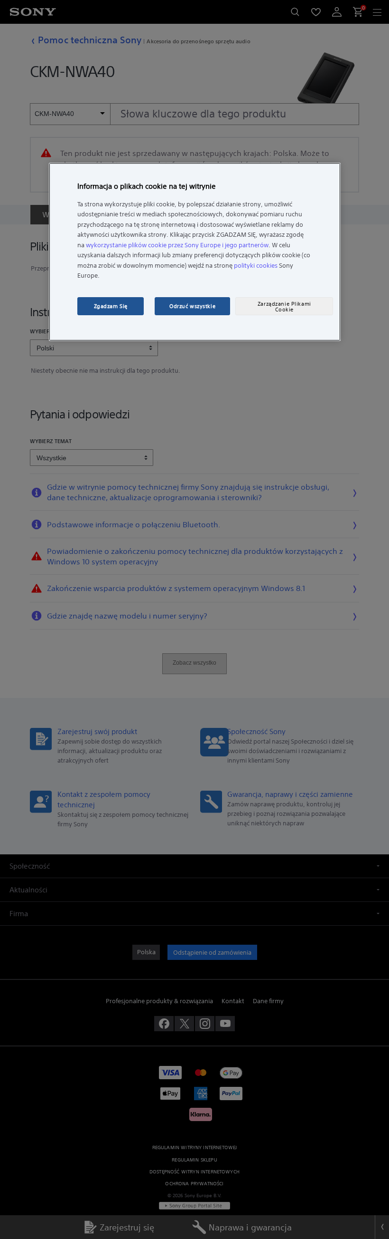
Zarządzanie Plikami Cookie (284, 306)
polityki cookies (256, 265)
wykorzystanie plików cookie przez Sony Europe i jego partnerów (177, 245)
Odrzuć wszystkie (192, 306)
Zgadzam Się (111, 306)
